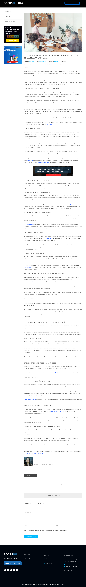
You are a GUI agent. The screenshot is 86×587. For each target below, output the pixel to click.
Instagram (17, 570)
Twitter (5, 570)
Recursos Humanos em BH (41, 584)
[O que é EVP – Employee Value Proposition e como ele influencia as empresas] (53, 32)
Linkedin (14, 570)
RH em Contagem (60, 584)
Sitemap (24, 584)
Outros (56, 61)
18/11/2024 (31, 61)
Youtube (11, 570)
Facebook (8, 570)
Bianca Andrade (42, 61)
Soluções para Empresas (31, 560)
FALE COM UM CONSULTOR (72, 3)
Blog (46, 558)
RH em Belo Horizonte (51, 584)
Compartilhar (30, 475)
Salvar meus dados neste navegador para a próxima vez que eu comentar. (46, 530)
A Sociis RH (27, 558)
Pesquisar (20, 11)
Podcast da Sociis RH (50, 563)
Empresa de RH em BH (30, 584)
